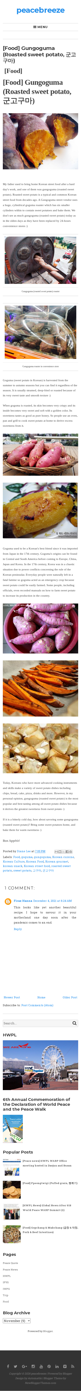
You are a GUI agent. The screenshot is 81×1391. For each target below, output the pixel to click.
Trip (5, 1295)
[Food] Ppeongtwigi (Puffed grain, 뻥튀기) (50, 1183)
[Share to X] (63, 852)
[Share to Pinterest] (71, 852)
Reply (18, 929)
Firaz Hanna (23, 901)
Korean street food (37, 866)
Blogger (48, 1331)
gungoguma (42, 857)
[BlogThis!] (60, 852)
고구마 (37, 870)
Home (41, 997)
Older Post (70, 997)
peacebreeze (40, 10)
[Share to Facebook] (67, 852)
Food (16, 857)
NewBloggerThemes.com (40, 1383)
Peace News (10, 1269)
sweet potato (22, 870)
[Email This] (56, 852)
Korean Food (35, 861)
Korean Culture (14, 861)
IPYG (6, 1282)
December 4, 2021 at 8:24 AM (52, 901)
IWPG (6, 1289)
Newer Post (12, 997)
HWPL (7, 1276)
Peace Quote (10, 1263)
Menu (42, 27)
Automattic (35, 1378)
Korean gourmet (56, 861)
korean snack (12, 866)
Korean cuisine (63, 857)
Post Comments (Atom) (37, 1005)
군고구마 (48, 870)
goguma (27, 857)
